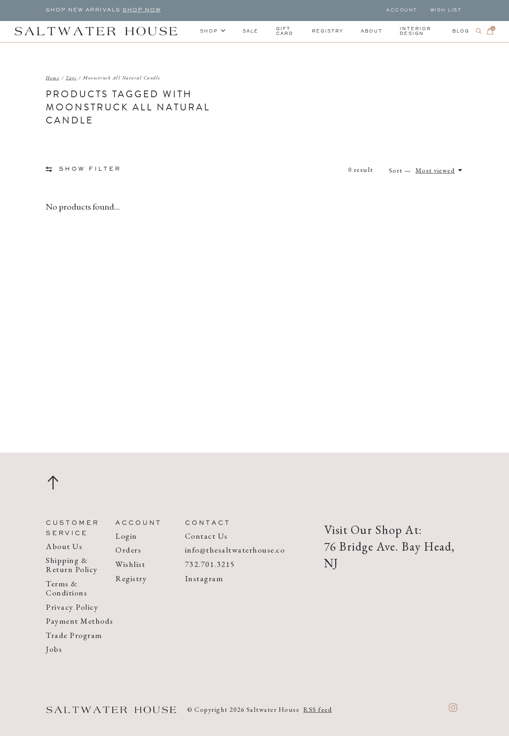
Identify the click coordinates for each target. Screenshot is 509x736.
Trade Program (74, 635)
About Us (64, 546)
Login (126, 536)
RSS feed (317, 709)
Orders (128, 550)
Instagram (204, 578)
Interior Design (415, 31)
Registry (328, 31)
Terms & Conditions (66, 588)
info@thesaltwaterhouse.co (235, 550)
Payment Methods (79, 621)
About (372, 31)
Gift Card (284, 31)
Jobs (54, 649)
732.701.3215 (210, 564)
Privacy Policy (72, 607)
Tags (71, 78)
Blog (460, 31)
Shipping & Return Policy (72, 564)
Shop (209, 31)
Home (52, 78)
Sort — (400, 170)
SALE (250, 31)
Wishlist (130, 564)
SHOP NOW (141, 10)
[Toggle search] (479, 31)
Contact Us (206, 536)
